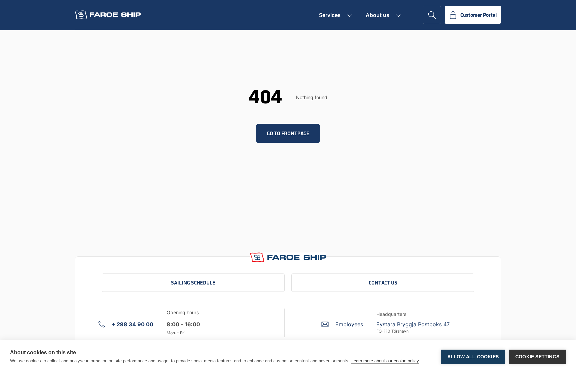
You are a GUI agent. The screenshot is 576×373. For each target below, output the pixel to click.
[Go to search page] (432, 15)
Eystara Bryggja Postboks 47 (413, 324)
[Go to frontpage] (108, 14)
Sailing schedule (193, 282)
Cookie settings (537, 356)
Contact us (383, 282)
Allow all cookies (473, 356)
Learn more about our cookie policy (385, 360)
